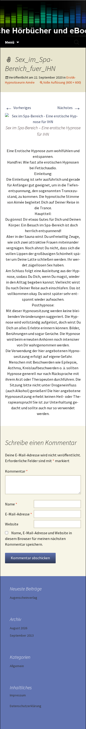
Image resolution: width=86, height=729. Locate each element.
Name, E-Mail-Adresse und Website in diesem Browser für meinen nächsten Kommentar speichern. (38, 538)
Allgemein (17, 666)
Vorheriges (18, 107)
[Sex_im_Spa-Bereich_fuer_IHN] (43, 118)
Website (11, 524)
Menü (9, 42)
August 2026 (18, 628)
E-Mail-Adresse (18, 514)
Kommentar (16, 471)
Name (11, 504)
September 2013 (22, 635)
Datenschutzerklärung (25, 706)
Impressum (18, 695)
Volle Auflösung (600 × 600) (62, 82)
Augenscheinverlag (23, 597)
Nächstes (69, 107)
